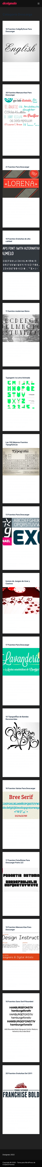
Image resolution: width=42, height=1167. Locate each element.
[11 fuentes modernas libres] (21, 328)
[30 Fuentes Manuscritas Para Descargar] (21, 112)
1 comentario (10, 223)
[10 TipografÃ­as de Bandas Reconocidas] (21, 736)
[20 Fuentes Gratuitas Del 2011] (21, 1090)
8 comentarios (11, 773)
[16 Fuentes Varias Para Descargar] (21, 805)
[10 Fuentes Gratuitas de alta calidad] (21, 258)
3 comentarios (11, 151)
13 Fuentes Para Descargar (17, 515)
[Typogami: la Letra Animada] (21, 395)
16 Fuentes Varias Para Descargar (20, 788)
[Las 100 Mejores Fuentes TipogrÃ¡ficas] (21, 462)
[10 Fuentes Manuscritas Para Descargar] (21, 946)
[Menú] (38, 3)
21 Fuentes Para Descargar (17, 167)
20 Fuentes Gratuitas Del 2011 (19, 1073)
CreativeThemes (8, 1164)
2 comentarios (11, 77)
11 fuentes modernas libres (17, 311)
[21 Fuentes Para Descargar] (21, 184)
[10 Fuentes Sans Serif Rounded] (21, 1018)
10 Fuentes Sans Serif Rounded (19, 1001)
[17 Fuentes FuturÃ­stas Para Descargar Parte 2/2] (21, 879)
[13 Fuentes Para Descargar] (21, 531)
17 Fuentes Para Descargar (17, 645)
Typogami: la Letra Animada (18, 378)
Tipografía (17, 373)
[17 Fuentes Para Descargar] (21, 662)
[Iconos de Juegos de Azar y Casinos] (21, 600)
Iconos (15, 577)
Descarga (9, 25)
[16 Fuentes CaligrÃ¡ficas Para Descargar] (21, 48)
